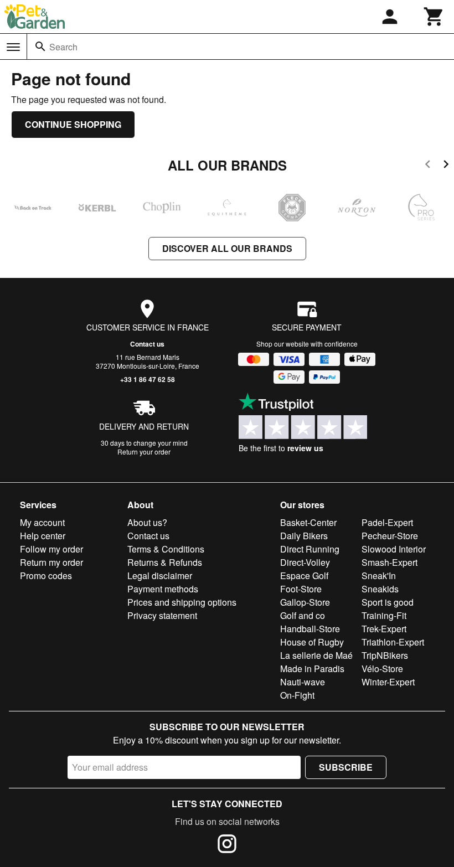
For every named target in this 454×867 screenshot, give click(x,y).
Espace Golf (304, 575)
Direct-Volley (305, 562)
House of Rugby (312, 642)
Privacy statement (162, 615)
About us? (147, 522)
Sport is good (388, 602)
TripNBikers (385, 655)
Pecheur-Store (390, 535)
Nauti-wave (302, 681)
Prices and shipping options (181, 602)
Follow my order (51, 549)
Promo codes (46, 575)
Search (63, 46)
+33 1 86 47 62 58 (147, 379)
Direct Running (309, 549)
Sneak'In (379, 575)
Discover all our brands (227, 248)
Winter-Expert (388, 681)
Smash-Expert (389, 562)
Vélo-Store (382, 668)
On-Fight (297, 695)
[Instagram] (227, 845)
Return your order (144, 451)
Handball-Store (310, 628)
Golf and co (302, 615)
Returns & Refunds (164, 562)
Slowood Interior (394, 549)
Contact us (147, 343)
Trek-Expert (384, 628)
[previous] (428, 166)
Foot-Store (301, 588)
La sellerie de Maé (316, 655)
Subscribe (346, 767)
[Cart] (434, 17)
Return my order (51, 562)
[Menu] (13, 47)
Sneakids (380, 588)
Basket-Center (308, 522)
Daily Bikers (304, 535)
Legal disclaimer (159, 575)
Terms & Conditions (165, 549)
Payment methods (162, 588)
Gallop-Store (305, 602)
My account (42, 522)
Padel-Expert (387, 522)
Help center (42, 535)
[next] (446, 166)
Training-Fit (384, 615)
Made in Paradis (312, 668)
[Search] (40, 46)
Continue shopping (73, 124)
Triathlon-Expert (393, 642)
